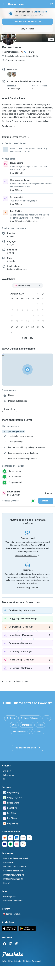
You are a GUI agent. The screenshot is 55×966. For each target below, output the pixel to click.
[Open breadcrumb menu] (10, 681)
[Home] (3, 681)
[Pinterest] (16, 943)
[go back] (3, 4)
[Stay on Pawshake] (32, 500)
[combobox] (27, 285)
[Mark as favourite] (51, 4)
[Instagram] (10, 943)
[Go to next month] (42, 293)
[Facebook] (4, 943)
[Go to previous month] (37, 293)
